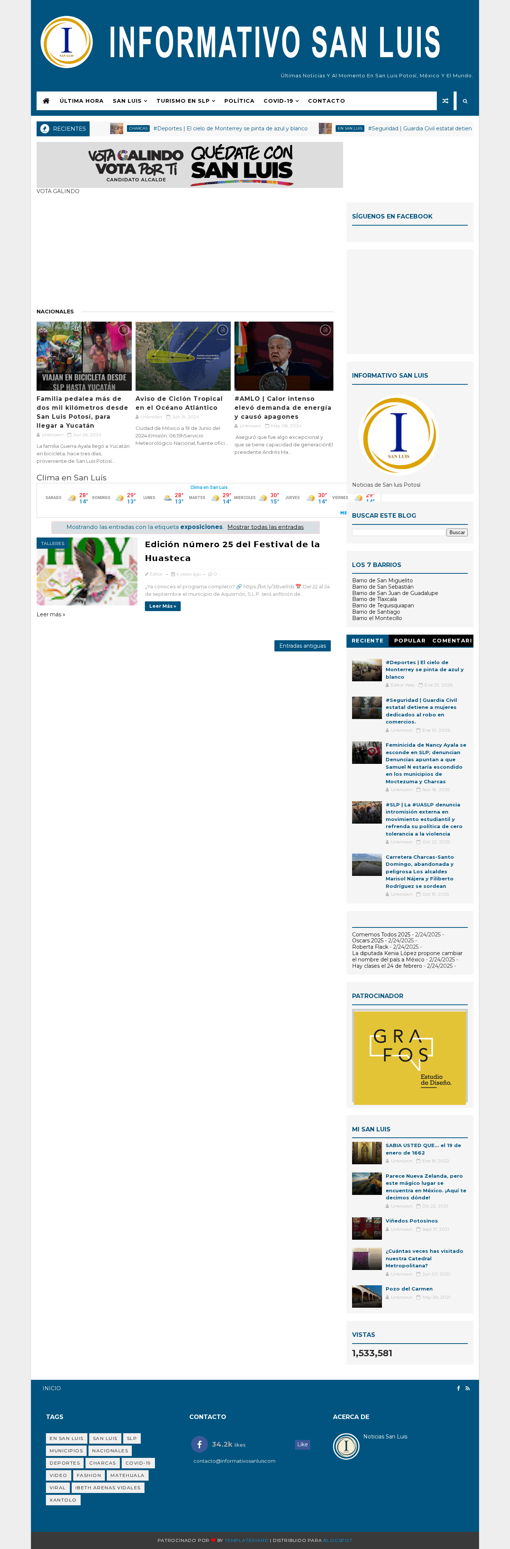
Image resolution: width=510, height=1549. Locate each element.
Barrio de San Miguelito (382, 580)
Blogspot (337, 1540)
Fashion (89, 1475)
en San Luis (324, 128)
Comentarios (452, 642)
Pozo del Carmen (409, 1289)
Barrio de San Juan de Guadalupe (395, 593)
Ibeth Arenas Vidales (108, 1487)
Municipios (66, 1450)
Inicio (52, 1388)
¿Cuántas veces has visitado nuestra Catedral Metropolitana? (424, 1258)
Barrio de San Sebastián (383, 586)
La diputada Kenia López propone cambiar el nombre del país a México (407, 956)
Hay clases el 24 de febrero (387, 966)
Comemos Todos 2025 (381, 934)
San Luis (127, 100)
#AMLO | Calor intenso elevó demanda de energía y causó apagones (283, 407)
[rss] (468, 1388)
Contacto (326, 100)
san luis (105, 1438)
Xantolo (63, 1500)
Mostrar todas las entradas (265, 526)
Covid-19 (138, 1463)
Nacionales (55, 311)
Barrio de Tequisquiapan (383, 605)
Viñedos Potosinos (412, 1221)
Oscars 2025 (367, 940)
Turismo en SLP (183, 100)
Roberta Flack (370, 947)
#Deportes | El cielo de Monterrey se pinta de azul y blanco (205, 128)
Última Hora (82, 100)
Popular (410, 640)
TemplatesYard (246, 1540)
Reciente (368, 640)
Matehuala (128, 1475)
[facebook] (458, 1388)
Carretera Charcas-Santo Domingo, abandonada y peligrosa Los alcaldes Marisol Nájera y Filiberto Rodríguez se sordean (420, 871)
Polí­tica (239, 100)
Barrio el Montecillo (377, 618)
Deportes (65, 1463)
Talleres (52, 543)
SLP (132, 1438)
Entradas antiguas (302, 645)
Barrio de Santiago (376, 611)
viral (58, 1487)
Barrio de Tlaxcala (374, 599)
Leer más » (162, 606)
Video (59, 1475)
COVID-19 (278, 100)
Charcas (112, 128)
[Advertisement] (185, 254)
